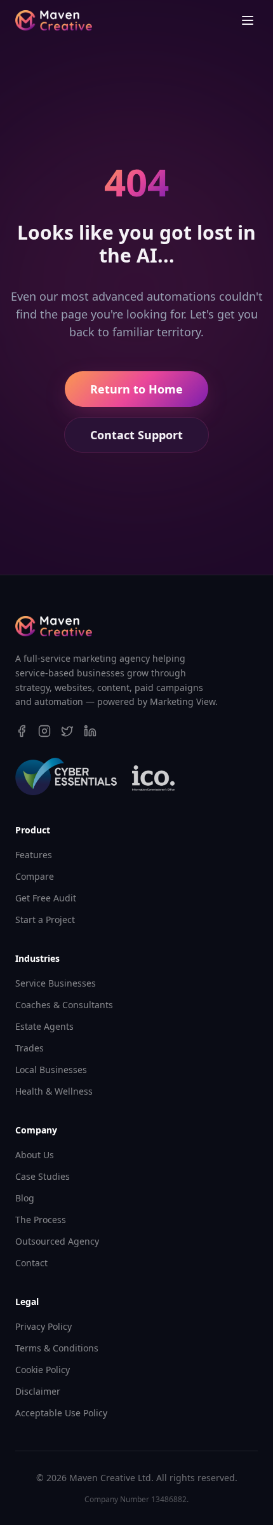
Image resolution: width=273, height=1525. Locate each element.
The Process (40, 1220)
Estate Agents (44, 1026)
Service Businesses (55, 983)
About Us (34, 1155)
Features (33, 855)
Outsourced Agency (57, 1241)
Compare (34, 876)
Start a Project (45, 919)
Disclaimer (37, 1391)
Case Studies (42, 1176)
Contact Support (136, 434)
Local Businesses (51, 1069)
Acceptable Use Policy (61, 1413)
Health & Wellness (54, 1091)
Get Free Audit (45, 898)
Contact (31, 1263)
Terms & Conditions (56, 1348)
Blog (24, 1198)
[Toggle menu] (247, 20)
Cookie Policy (42, 1370)
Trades (29, 1048)
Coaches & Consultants (64, 1005)
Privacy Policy (43, 1326)
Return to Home (136, 389)
